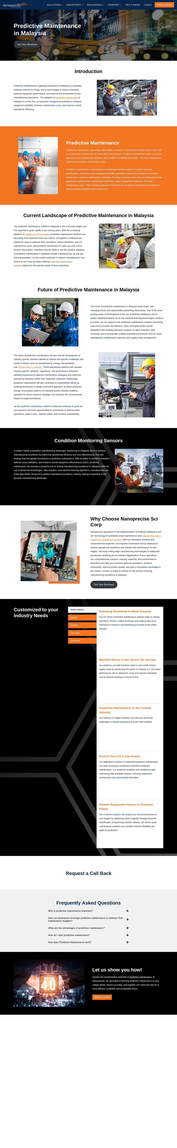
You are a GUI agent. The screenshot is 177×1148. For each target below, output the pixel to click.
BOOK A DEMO (164, 5)
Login (147, 5)
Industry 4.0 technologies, (37, 234)
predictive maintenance (67, 97)
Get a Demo (133, 5)
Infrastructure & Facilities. (30, 367)
